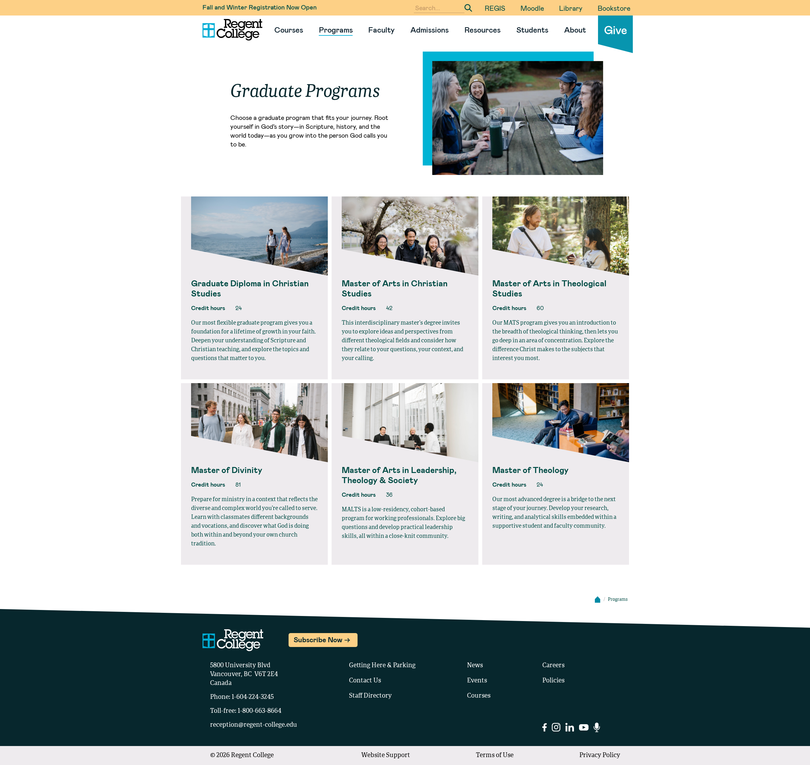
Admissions (429, 29)
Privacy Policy (599, 755)
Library (571, 8)
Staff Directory (370, 696)
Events (477, 681)
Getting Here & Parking (382, 665)
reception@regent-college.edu (253, 725)
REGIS (495, 8)
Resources (482, 29)
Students (532, 29)
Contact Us (365, 681)
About (575, 29)
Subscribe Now (318, 639)
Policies (553, 681)
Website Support (385, 755)
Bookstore (614, 8)
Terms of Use (495, 755)
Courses (288, 29)
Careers (553, 665)
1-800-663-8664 (259, 711)
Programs (336, 29)
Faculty (381, 29)
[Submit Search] (468, 8)
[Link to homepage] (229, 30)
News (475, 665)
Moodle (532, 8)
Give (615, 29)
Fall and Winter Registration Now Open (259, 7)
